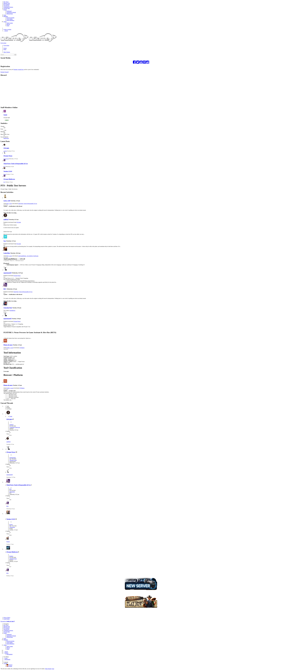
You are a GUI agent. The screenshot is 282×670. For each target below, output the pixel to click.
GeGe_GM (7, 200)
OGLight (6, 148)
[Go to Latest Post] (7, 439)
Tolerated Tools (13, 460)
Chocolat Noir (8, 308)
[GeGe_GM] (5, 197)
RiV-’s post (9, 203)
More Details (48, 668)
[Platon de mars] (5, 342)
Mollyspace (6, 138)
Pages (5, 49)
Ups (5, 241)
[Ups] (5, 238)
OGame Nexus (8, 156)
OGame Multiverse (9, 179)
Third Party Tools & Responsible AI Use (16, 163)
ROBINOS (12, 310)
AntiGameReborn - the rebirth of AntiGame (28, 256)
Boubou (11, 556)
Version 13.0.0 (8, 171)
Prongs (5, 174)
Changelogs (12, 527)
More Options (7, 52)
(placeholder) (9, 654)
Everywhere (3, 43)
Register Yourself (5, 72)
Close (52, 668)
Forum (5, 48)
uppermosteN (6, 158)
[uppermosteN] (5, 270)
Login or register (7, 29)
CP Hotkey (21, 347)
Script (10, 416)
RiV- (4, 166)
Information (12, 491)
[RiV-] (5, 286)
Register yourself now (19, 69)
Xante (5, 115)
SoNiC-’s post (10, 347)
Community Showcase (14, 427)
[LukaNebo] (5, 250)
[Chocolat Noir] (5, 304)
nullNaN (5, 151)
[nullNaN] (5, 216)
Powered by (8, 621)
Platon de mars (8, 345)
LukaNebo (7, 253)
